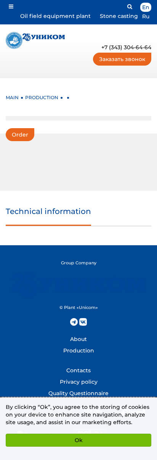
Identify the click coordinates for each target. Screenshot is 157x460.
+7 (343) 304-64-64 (126, 47)
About (78, 339)
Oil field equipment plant (55, 16)
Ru (145, 16)
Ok (79, 440)
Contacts (78, 370)
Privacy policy (79, 381)
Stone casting (119, 16)
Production (78, 350)
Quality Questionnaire (78, 393)
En (145, 7)
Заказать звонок (122, 59)
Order (20, 134)
